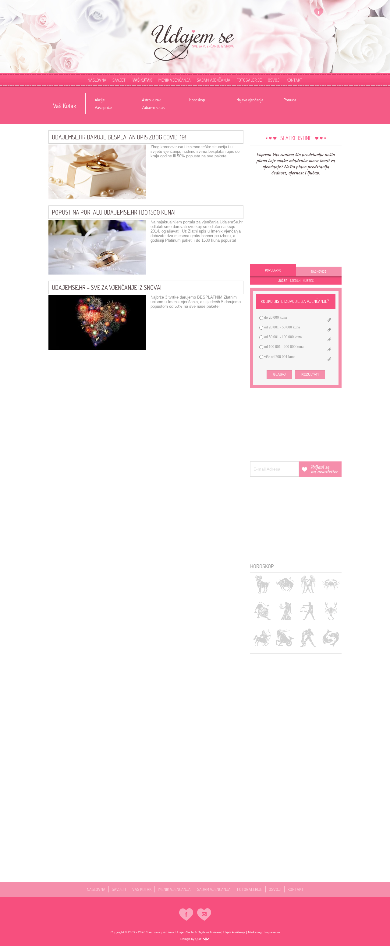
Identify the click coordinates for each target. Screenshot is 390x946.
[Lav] (262, 611)
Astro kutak (151, 99)
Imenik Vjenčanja (174, 79)
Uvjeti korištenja (234, 932)
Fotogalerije (249, 79)
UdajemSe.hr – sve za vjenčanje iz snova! (106, 287)
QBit (198, 938)
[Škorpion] (330, 611)
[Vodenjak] (307, 637)
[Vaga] (307, 611)
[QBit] (206, 939)
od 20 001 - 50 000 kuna (281, 327)
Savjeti (119, 79)
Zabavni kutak (153, 107)
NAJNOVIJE (318, 271)
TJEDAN (295, 281)
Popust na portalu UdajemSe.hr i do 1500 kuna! (114, 212)
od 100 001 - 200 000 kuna (283, 347)
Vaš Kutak (142, 79)
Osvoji (274, 79)
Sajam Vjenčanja (213, 79)
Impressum (272, 932)
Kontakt (295, 889)
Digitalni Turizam (209, 932)
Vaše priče (103, 107)
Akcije (100, 99)
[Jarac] (285, 637)
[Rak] (330, 584)
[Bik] (285, 584)
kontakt (294, 79)
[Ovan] (262, 584)
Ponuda (290, 99)
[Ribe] (330, 637)
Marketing (255, 932)
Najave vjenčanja (249, 99)
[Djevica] (285, 611)
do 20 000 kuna (275, 317)
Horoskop (197, 99)
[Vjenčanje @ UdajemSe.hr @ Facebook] (319, 12)
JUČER (282, 281)
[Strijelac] (262, 637)
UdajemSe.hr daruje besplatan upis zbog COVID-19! (119, 137)
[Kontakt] (204, 914)
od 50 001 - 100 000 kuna (282, 337)
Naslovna (97, 79)
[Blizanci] (307, 584)
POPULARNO (273, 270)
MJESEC (308, 281)
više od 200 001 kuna (279, 357)
